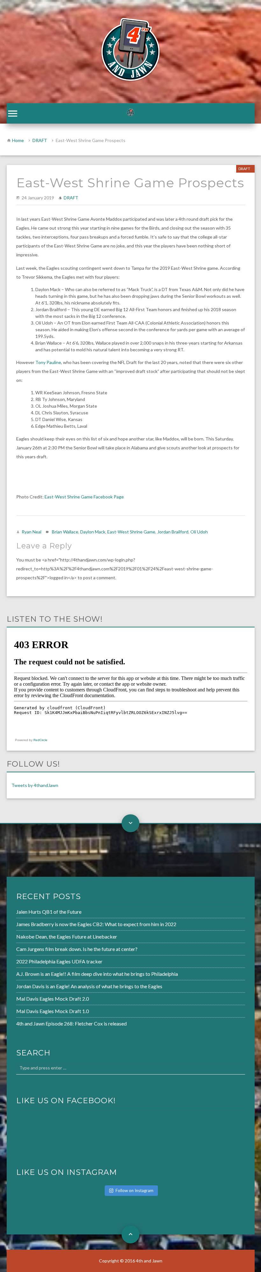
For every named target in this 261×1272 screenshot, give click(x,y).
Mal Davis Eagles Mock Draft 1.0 (52, 1011)
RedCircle (40, 740)
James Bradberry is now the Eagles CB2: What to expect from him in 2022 (96, 924)
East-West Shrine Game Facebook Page (84, 496)
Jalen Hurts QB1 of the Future (48, 912)
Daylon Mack (92, 531)
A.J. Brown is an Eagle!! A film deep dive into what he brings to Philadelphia (97, 974)
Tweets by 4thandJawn (34, 785)
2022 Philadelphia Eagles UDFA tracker (59, 961)
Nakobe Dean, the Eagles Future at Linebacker (66, 936)
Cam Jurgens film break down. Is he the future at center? (77, 949)
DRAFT (39, 140)
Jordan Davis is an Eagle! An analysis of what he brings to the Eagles (89, 986)
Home (18, 140)
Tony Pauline (48, 362)
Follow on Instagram (134, 1190)
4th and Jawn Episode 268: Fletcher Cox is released (71, 1023)
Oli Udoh (199, 531)
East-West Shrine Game (131, 531)
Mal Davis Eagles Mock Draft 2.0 (52, 999)
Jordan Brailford (172, 531)
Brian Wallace (65, 531)
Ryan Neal (31, 531)
